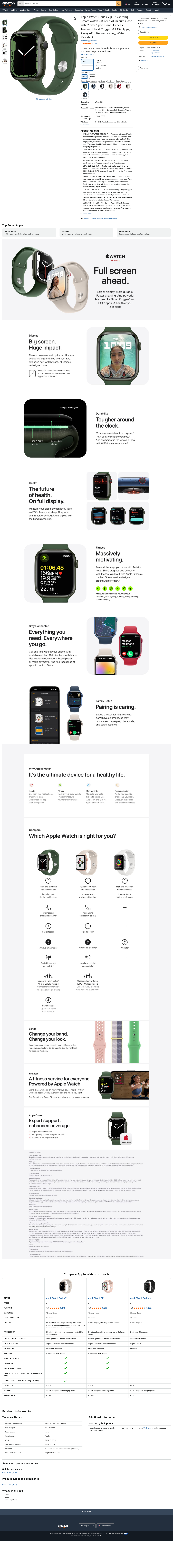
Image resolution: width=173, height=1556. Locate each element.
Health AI (13, 10)
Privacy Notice (68, 1533)
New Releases (66, 10)
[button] (5, 10)
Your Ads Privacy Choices (114, 1533)
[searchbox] (70, 3)
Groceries (79, 10)
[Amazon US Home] (63, 1526)
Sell (132, 10)
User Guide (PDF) (9, 1472)
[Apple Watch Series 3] (149, 1280)
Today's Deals (104, 10)
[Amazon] (9, 4)
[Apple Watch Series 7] (65, 1280)
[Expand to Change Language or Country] (93, 1526)
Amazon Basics (40, 10)
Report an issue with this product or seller (100, 219)
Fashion (140, 10)
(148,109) (148, 1308)
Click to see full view (44, 99)
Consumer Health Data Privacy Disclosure (88, 1533)
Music (157, 10)
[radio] (4, 22)
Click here (147, 1428)
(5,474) (62, 1308)
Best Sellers (53, 10)
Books (114, 10)
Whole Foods (90, 10)
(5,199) (105, 1308)
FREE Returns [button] (87, 54)
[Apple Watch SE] (107, 1280)
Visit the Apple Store (89, 41)
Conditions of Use (55, 1533)
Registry (149, 10)
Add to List (144, 68)
